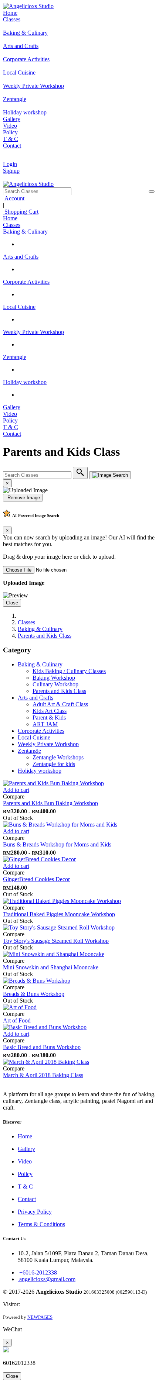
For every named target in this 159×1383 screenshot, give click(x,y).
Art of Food (17, 1020)
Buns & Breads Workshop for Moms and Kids (57, 844)
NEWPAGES (40, 1317)
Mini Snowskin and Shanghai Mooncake (50, 967)
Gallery (11, 119)
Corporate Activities (26, 282)
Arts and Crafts (20, 257)
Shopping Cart (20, 211)
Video (10, 126)
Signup (11, 171)
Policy (10, 132)
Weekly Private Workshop (33, 332)
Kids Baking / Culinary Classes (69, 671)
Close (12, 603)
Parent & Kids (49, 717)
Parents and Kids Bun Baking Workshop (50, 803)
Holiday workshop (25, 382)
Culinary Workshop (55, 684)
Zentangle (14, 357)
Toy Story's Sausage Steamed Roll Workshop (56, 941)
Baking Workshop (54, 678)
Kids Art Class (50, 711)
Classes (11, 19)
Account (13, 198)
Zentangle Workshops (58, 757)
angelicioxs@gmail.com (46, 1279)
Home (10, 13)
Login (10, 164)
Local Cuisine (19, 307)
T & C (10, 139)
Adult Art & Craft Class (60, 704)
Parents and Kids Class (44, 635)
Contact (12, 145)
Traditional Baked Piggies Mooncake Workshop (59, 914)
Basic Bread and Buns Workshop (42, 1047)
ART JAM (45, 724)
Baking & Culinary (25, 231)
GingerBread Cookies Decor (36, 879)
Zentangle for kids (54, 764)
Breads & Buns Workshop (33, 994)
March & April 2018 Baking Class (43, 1075)
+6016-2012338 (37, 1272)
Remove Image (23, 497)
